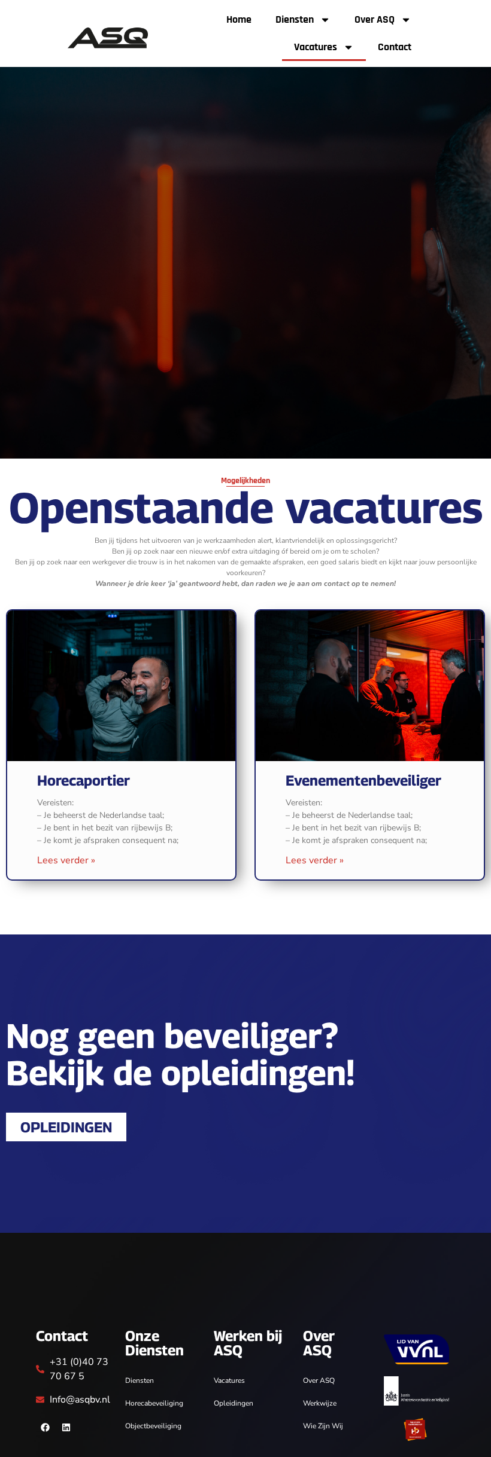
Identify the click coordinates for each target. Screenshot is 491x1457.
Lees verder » (66, 860)
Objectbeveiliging (153, 1426)
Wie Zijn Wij (323, 1426)
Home (238, 19)
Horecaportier (83, 780)
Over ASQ (374, 19)
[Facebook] (45, 1428)
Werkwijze (320, 1403)
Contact (394, 47)
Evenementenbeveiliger (363, 780)
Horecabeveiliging (154, 1403)
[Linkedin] (66, 1428)
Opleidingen (233, 1403)
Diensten (294, 19)
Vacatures (315, 47)
